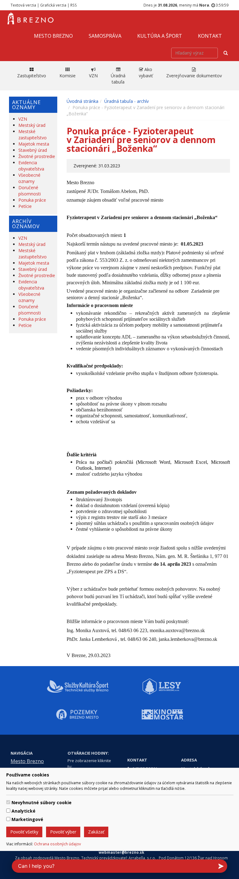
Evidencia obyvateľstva (31, 166)
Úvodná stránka (82, 101)
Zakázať (96, 832)
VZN (22, 119)
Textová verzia (23, 4)
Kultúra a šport (159, 35)
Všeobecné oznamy (29, 178)
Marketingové (27, 819)
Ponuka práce (32, 200)
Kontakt (210, 35)
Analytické (23, 811)
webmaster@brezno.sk (121, 852)
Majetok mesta (33, 144)
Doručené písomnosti (29, 191)
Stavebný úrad (32, 150)
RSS (73, 4)
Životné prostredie (36, 156)
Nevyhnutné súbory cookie (42, 802)
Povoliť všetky (24, 832)
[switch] (8, 802)
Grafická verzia (53, 4)
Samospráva (105, 35)
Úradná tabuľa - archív (126, 101)
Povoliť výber (63, 832)
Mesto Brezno (53, 35)
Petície (25, 206)
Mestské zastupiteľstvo (32, 134)
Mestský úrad (31, 125)
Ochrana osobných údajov (57, 843)
